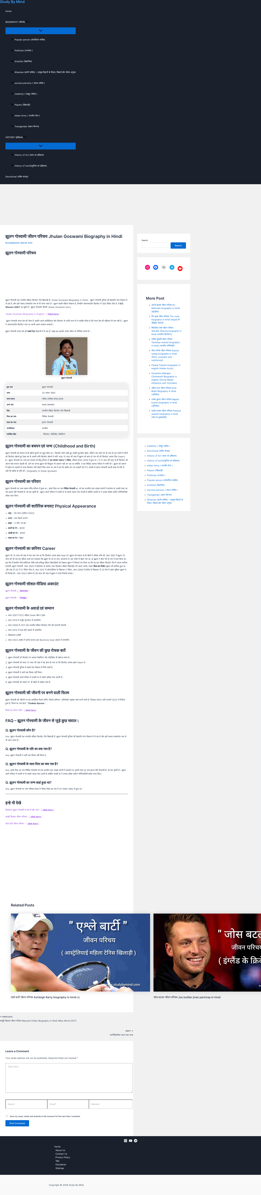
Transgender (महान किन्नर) (26, 126)
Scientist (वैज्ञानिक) (23, 61)
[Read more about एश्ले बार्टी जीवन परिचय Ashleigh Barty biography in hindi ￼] (80, 990)
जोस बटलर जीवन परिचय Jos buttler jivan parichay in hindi (187, 997)
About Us (60, 1150)
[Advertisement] (130, 205)
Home (8, 11)
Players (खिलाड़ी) (22, 104)
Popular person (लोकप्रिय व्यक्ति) (29, 39)
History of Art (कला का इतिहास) (29, 155)
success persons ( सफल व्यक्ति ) (29, 83)
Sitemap (59, 1168)
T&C (57, 1161)
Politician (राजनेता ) (23, 50)
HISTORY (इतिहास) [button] (14, 137)
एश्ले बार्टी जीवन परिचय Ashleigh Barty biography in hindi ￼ (45, 997)
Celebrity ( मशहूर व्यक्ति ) (25, 93)
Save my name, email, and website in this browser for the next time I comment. (45, 1116)
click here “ (33, 823)
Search (145, 240)
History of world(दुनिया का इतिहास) (30, 165)
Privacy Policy (62, 1157)
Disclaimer (60, 1164)
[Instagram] (125, 1141)
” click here (30, 710)
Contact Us (61, 1153)
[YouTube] (130, 1141)
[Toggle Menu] (40, 30)
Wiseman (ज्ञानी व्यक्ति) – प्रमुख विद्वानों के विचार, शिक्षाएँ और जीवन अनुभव (45, 72)
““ (35, 816)
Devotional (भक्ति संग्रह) (16, 176)
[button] (27, 22)
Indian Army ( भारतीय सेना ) (27, 115)
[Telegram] (135, 1141)
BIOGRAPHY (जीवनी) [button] (15, 22)
